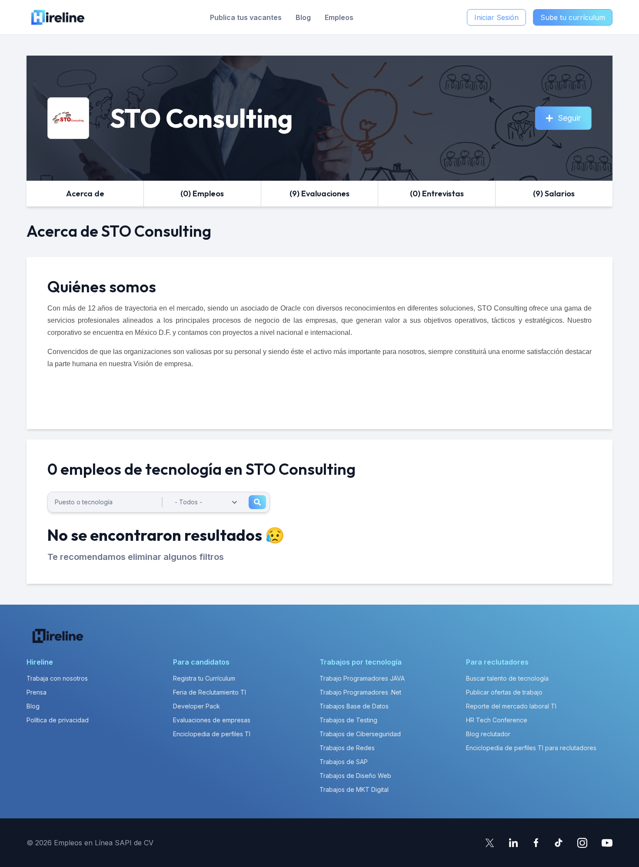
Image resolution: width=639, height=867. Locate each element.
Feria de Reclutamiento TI (209, 692)
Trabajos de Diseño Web (355, 775)
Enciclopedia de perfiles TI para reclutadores (531, 747)
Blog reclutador (488, 734)
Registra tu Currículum (204, 678)
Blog (303, 17)
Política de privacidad (58, 720)
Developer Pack (196, 706)
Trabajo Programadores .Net (360, 692)
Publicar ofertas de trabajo (504, 692)
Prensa (37, 692)
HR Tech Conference (496, 720)
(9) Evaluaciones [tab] (319, 194)
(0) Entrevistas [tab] (437, 194)
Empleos (339, 17)
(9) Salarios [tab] (554, 194)
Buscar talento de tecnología (507, 678)
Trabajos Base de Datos (354, 706)
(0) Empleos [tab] (202, 194)
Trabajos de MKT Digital (354, 789)
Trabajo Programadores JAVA (362, 678)
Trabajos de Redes (347, 747)
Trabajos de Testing (348, 720)
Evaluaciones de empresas (211, 720)
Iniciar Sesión (496, 17)
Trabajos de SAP (344, 761)
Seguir (569, 117)
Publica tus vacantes (246, 17)
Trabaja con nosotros (57, 678)
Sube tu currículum (572, 17)
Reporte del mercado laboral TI (511, 706)
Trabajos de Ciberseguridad (360, 734)
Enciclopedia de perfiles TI (211, 734)
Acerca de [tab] (85, 194)
